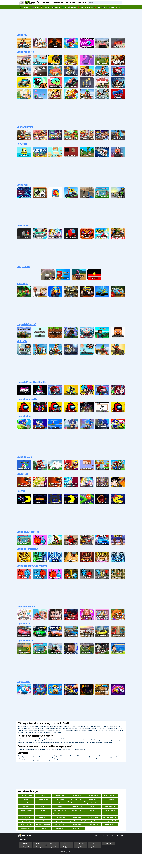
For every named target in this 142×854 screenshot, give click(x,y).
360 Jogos (25, 843)
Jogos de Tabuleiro (26, 824)
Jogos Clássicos (93, 824)
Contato (102, 835)
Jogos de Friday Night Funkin (31, 382)
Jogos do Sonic (24, 416)
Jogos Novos (82, 3)
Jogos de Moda (59, 799)
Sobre (96, 835)
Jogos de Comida (110, 803)
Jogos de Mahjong (76, 806)
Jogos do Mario (24, 457)
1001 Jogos (22, 283)
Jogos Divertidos (94, 821)
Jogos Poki (22, 184)
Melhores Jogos (58, 3)
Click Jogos (22, 225)
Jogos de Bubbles (26, 828)
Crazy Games (23, 266)
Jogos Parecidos (94, 847)
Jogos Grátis (76, 828)
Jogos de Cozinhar (60, 824)
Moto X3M (22, 341)
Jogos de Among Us (27, 399)
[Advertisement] (71, 21)
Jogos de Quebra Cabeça (60, 813)
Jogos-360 (66, 843)
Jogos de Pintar (76, 817)
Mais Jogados (70, 3)
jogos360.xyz (80, 847)
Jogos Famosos (76, 813)
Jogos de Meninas (26, 606)
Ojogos (60, 806)
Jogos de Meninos (60, 817)
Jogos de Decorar (93, 795)
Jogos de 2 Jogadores (28, 531)
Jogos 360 (22, 34)
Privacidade (114, 835)
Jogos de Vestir (59, 795)
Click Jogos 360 (25, 847)
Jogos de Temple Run (27, 548)
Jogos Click (53, 847)
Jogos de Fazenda (110, 813)
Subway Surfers (25, 126)
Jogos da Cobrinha (93, 799)
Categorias (46, 3)
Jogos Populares (25, 51)
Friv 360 (94, 843)
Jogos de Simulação (26, 813)
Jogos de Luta (43, 821)
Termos (122, 835)
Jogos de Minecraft (26, 324)
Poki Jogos (39, 847)
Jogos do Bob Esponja (110, 795)
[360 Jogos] (29, 3)
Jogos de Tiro (26, 817)
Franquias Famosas (76, 803)
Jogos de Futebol (25, 640)
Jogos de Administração (43, 813)
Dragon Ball (22, 473)
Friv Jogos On (66, 847)
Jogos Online (59, 828)
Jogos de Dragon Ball (110, 824)
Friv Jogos (22, 143)
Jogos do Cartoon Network (43, 824)
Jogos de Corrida (43, 799)
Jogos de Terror (93, 813)
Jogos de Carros (25, 623)
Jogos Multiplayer (60, 821)
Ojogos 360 (108, 843)
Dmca (107, 835)
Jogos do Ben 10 (111, 821)
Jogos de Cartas (93, 806)
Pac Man (21, 490)
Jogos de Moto (76, 795)
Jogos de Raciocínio (26, 795)
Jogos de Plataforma (26, 810)
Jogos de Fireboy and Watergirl (32, 565)
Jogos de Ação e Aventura (110, 817)
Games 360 (80, 843)
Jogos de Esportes (110, 806)
